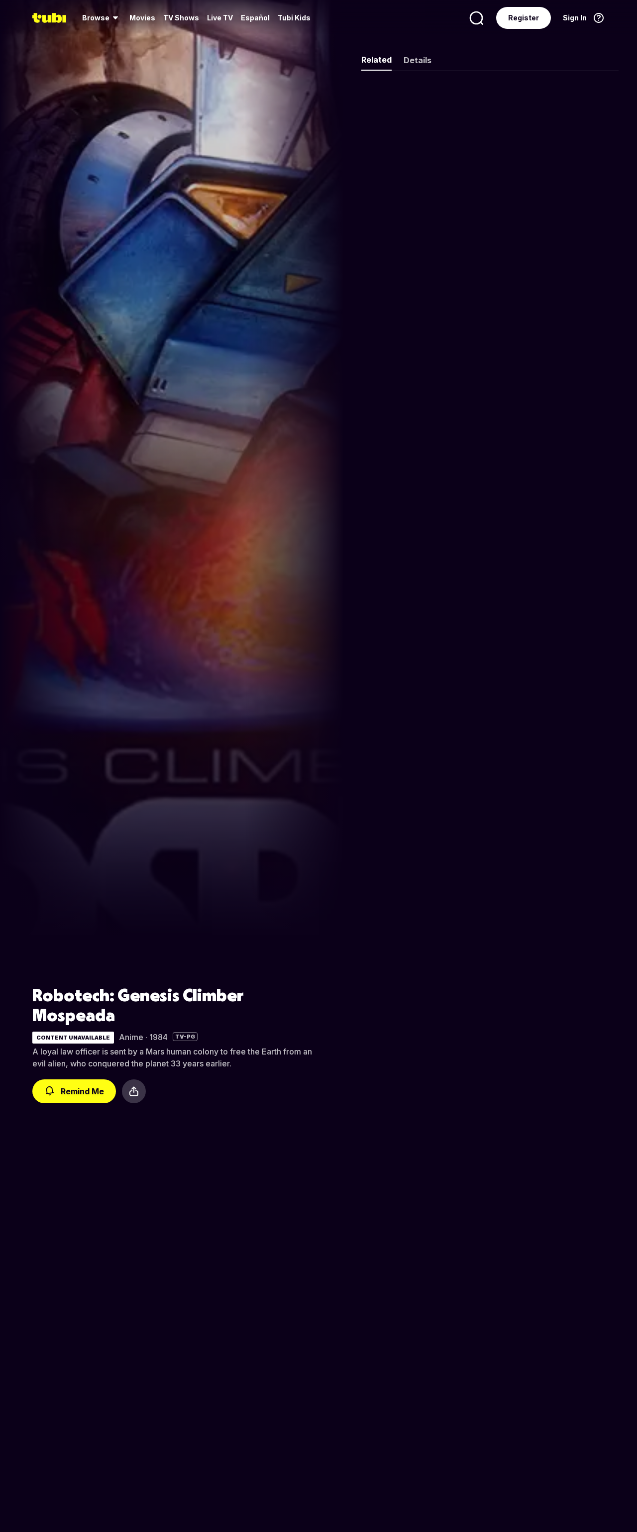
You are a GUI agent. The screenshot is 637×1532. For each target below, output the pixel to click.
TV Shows (181, 17)
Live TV (220, 17)
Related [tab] (376, 60)
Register (523, 17)
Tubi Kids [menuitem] (294, 17)
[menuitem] (102, 18)
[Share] (134, 1091)
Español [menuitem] (255, 17)
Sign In (575, 17)
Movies (142, 17)
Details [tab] (417, 60)
